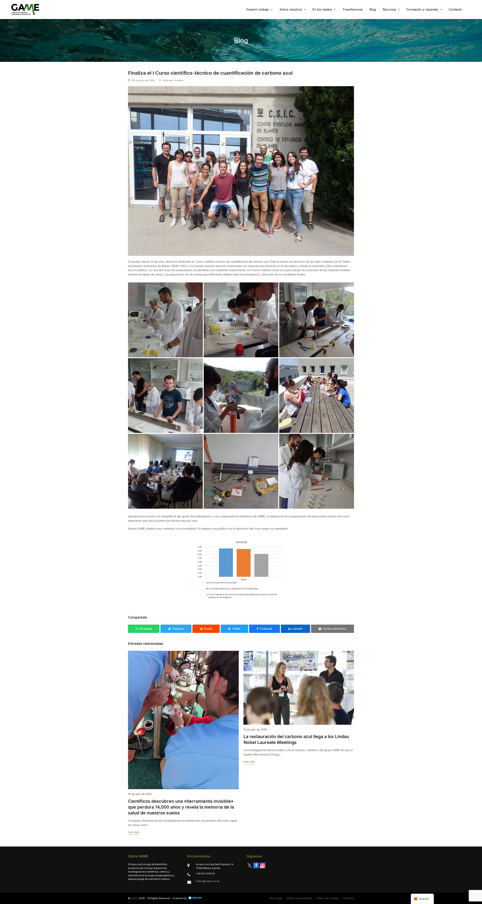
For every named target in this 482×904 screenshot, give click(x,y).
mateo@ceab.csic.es (207, 881)
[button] (143, 629)
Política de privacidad (299, 898)
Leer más (133, 832)
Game (134, 898)
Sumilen (178, 80)
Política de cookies (328, 898)
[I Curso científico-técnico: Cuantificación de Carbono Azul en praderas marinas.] (165, 319)
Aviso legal (275, 898)
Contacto (348, 898)
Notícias (168, 80)
